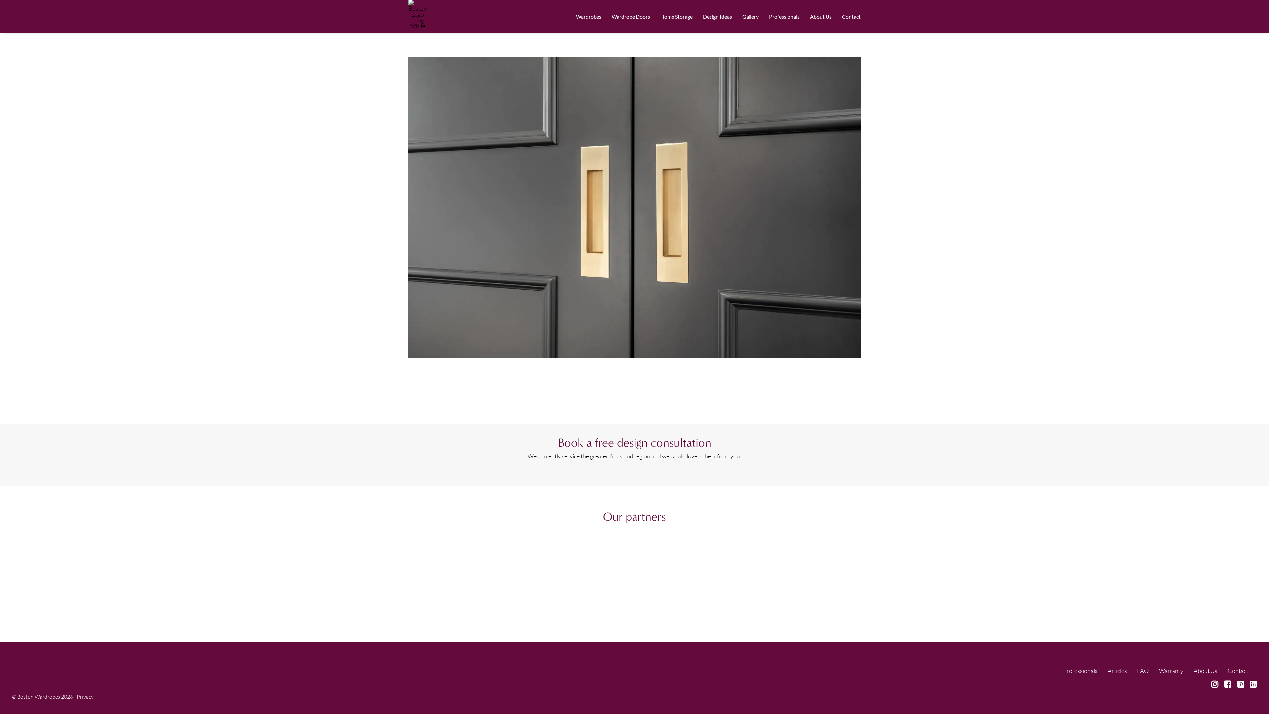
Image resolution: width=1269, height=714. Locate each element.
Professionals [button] (784, 16)
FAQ (1143, 670)
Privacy (85, 697)
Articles (1117, 670)
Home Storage (676, 16)
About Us (821, 16)
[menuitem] (591, 16)
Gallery (750, 16)
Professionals (1080, 670)
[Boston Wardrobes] (417, 16)
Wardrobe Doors (631, 16)
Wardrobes (588, 16)
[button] (1214, 685)
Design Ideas (717, 16)
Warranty (1171, 670)
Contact (851, 16)
